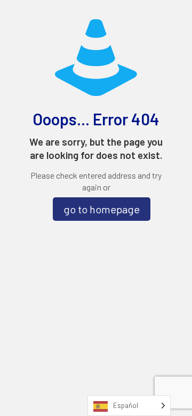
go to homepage (101, 209)
